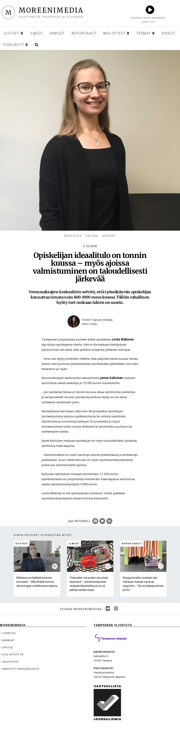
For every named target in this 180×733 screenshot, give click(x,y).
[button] (36, 44)
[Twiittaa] (102, 521)
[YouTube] (108, 608)
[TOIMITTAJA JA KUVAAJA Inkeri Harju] (90, 331)
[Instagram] (116, 608)
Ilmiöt (74, 543)
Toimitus (9, 633)
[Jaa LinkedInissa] (109, 521)
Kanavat (8, 640)
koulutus (73, 236)
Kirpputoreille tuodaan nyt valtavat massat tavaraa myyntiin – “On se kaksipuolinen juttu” (143, 584)
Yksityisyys (10, 661)
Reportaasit (132, 543)
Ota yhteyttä (12, 654)
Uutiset (109, 236)
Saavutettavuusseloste (20, 668)
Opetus (7, 647)
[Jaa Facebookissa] (95, 521)
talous (91, 236)
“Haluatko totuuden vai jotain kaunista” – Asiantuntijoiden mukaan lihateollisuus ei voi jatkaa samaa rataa (89, 584)
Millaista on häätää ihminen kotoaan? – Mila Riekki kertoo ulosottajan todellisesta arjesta (36, 582)
